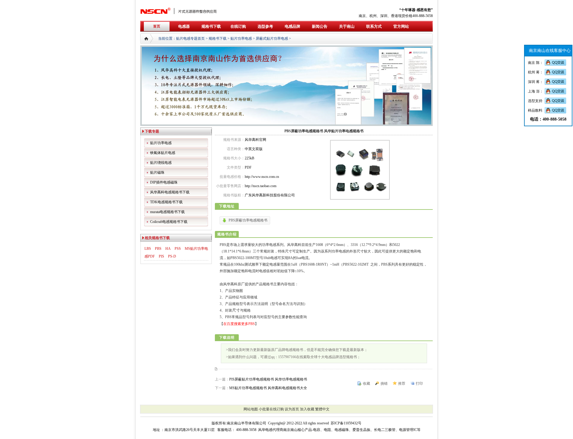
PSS (178, 249)
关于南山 (347, 26)
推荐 (401, 383)
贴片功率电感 (241, 38)
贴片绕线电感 (161, 163)
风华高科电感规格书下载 (170, 192)
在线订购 (238, 26)
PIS (161, 256)
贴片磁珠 (157, 172)
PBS (158, 249)
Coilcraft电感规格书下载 (168, 222)
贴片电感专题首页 (190, 38)
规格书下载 (211, 26)
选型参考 (265, 26)
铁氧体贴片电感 (162, 153)
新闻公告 (319, 26)
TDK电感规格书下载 (166, 202)
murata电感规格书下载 (167, 212)
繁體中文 (322, 409)
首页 (156, 26)
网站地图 (251, 409)
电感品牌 (292, 26)
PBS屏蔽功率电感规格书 (248, 220)
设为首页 (292, 409)
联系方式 (374, 26)
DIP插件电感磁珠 (164, 182)
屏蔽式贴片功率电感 (272, 38)
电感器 (184, 26)
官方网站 (401, 26)
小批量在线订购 (271, 409)
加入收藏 (307, 409)
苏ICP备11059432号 (346, 423)
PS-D (172, 256)
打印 (419, 383)
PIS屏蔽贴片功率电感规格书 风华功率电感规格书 (268, 379)
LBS (147, 249)
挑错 (384, 383)
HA (168, 249)
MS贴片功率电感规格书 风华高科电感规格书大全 (268, 388)
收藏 (366, 383)
